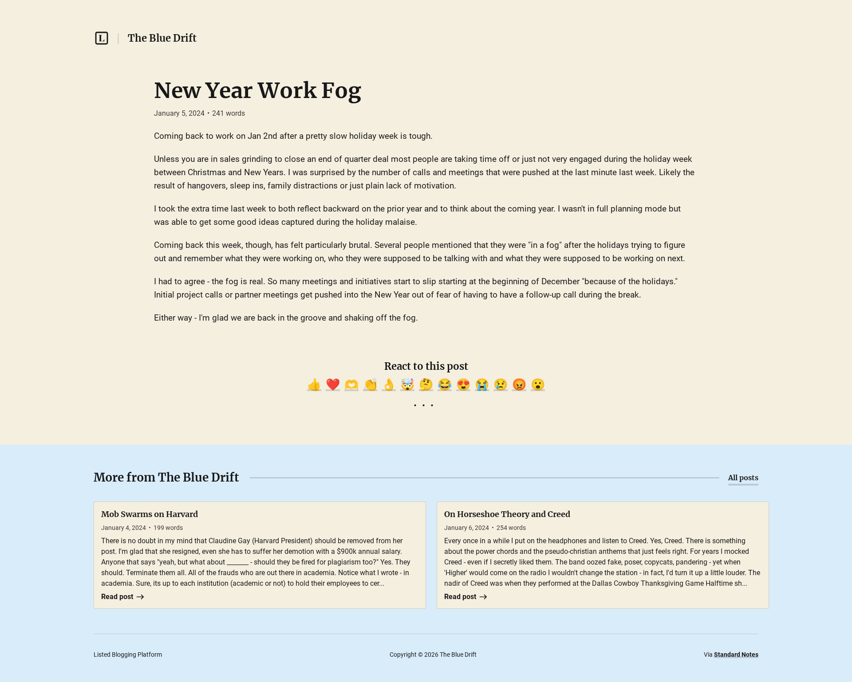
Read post (117, 596)
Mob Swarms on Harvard (149, 514)
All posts (743, 477)
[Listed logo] (101, 38)
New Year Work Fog (257, 90)
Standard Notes (736, 654)
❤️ (333, 384)
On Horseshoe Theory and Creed (507, 514)
